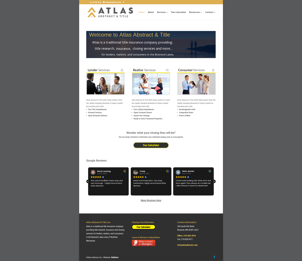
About (151, 12)
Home (142, 12)
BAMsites (115, 257)
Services (161, 12)
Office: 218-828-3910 (186, 235)
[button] (214, 181)
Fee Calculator (178, 12)
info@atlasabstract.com (187, 245)
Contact (209, 12)
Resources (194, 12)
